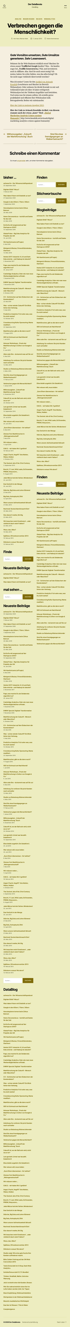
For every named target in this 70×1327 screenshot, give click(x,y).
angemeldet (21, 161)
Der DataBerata (35, 4)
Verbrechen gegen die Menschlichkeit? (17, 383)
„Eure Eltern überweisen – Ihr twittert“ (16, 428)
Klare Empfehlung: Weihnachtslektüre (17, 1293)
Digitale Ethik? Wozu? (11, 189)
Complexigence (9, 1309)
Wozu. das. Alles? (9, 530)
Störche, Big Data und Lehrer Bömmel (16, 490)
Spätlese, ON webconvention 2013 (15, 536)
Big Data (39, 19)
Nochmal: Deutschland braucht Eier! (16, 509)
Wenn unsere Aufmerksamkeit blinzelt (17, 503)
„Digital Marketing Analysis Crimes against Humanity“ (30, 115)
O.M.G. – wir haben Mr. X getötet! (15, 448)
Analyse (18, 19)
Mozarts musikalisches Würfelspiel (16, 1301)
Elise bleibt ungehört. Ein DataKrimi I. (16, 415)
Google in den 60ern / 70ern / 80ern (16, 202)
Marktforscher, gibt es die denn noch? (17, 331)
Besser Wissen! (28, 19)
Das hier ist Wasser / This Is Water (15, 1305)
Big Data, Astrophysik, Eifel (13, 496)
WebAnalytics (49, 19)
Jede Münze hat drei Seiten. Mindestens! (18, 478)
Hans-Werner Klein (22, 38)
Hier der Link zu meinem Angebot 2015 (27, 105)
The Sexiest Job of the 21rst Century (16, 463)
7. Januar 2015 (37, 38)
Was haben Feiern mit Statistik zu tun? (17, 196)
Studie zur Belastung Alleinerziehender (17, 369)
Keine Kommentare (53, 38)
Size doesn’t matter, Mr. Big (13, 515)
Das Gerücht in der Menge (12, 484)
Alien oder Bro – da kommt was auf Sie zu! (18, 354)
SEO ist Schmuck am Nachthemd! (15, 337)
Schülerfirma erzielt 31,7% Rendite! (16, 1272)
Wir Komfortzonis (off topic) (13, 242)
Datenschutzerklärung (30, 1322)
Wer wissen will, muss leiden (13, 421)
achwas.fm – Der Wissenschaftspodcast (17, 183)
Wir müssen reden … (10, 442)
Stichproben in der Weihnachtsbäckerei (17, 1297)
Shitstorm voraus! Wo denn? (13, 542)
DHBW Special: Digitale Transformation (17, 282)
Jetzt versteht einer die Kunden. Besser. (17, 1283)
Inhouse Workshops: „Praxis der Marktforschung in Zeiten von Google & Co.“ (17, 345)
